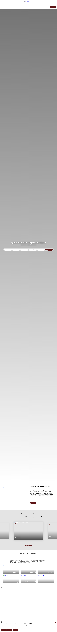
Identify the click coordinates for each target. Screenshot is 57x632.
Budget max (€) (31, 249)
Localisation (23, 249)
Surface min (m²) (40, 249)
